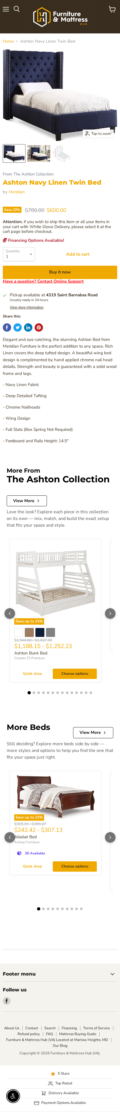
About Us (11, 1028)
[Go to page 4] (43, 692)
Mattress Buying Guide (77, 1034)
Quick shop (32, 673)
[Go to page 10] (72, 692)
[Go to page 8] (62, 692)
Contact (31, 1028)
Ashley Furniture (26, 842)
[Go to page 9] (67, 692)
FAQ (49, 1034)
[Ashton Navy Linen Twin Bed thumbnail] (14, 153)
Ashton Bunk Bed (30, 653)
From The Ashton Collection (28, 174)
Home (8, 41)
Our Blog (60, 1045)
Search (50, 1028)
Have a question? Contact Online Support (43, 281)
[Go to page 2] (34, 692)
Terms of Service (96, 1028)
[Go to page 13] (86, 692)
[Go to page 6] (53, 692)
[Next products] (110, 613)
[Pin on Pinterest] (39, 327)
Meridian (17, 192)
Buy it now (60, 272)
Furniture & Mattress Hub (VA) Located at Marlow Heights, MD (57, 1039)
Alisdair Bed (25, 837)
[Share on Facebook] (7, 327)
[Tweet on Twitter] (17, 327)
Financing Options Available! (35, 240)
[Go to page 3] (38, 692)
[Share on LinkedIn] (28, 327)
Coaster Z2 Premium (29, 658)
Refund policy (29, 1034)
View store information (27, 307)
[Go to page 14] (91, 692)
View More (23, 501)
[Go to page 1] (29, 693)
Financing (69, 1028)
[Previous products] (9, 613)
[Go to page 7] (57, 692)
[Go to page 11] (76, 692)
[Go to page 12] (81, 692)
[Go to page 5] (48, 692)
